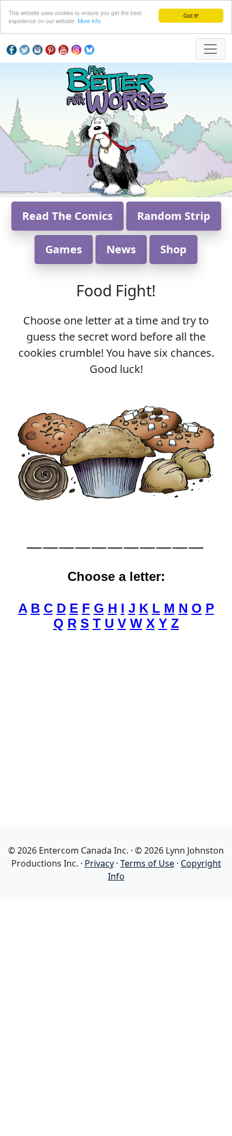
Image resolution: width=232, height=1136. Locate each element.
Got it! (191, 15)
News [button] (121, 249)
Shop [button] (173, 249)
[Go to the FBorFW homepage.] (116, 88)
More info (89, 21)
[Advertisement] (116, 1016)
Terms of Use (147, 863)
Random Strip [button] (173, 216)
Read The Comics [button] (67, 216)
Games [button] (63, 249)
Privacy (99, 863)
